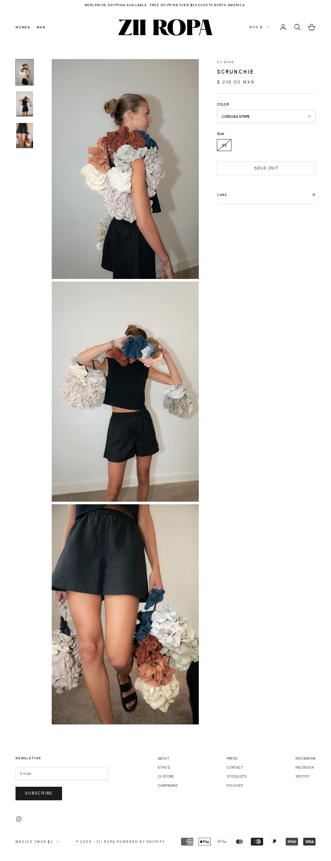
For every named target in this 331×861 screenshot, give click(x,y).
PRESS (232, 758)
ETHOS (164, 767)
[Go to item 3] (25, 135)
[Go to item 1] (25, 72)
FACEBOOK (304, 767)
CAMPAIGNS (168, 785)
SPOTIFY (302, 776)
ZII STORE (166, 776)
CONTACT (235, 767)
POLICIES (235, 785)
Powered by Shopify (141, 841)
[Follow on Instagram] (19, 819)
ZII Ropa (225, 62)
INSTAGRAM (305, 758)
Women (23, 27)
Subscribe (39, 793)
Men (41, 27)
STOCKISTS (236, 776)
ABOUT (164, 758)
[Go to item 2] (25, 104)
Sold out (266, 168)
